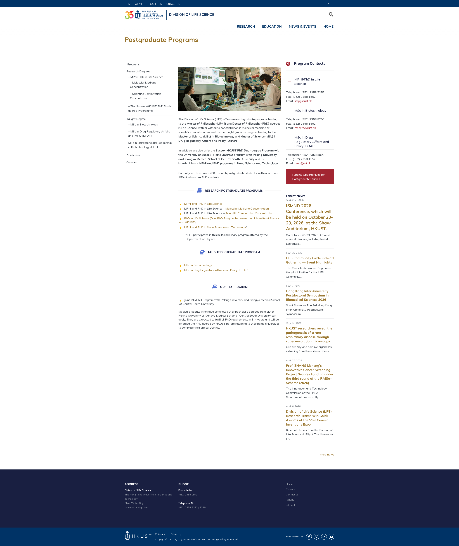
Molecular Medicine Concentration (247, 208)
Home (128, 4)
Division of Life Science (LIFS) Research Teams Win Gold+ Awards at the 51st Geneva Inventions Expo (309, 417)
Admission (133, 155)
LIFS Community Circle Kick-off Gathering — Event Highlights (310, 260)
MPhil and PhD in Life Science (203, 203)
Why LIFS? (141, 4)
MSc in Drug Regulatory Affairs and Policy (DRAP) (216, 270)
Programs (133, 64)
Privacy (160, 534)
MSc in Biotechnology (198, 265)
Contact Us (172, 4)
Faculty (290, 499)
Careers (156, 4)
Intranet (290, 504)
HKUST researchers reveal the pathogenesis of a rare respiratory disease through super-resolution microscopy (309, 334)
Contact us (292, 494)
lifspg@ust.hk (303, 101)
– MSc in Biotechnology (143, 124)
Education (272, 26)
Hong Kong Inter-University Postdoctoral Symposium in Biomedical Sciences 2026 (307, 295)
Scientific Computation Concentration (249, 213)
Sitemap (177, 534)
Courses (131, 162)
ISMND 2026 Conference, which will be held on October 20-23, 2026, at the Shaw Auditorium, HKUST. (309, 217)
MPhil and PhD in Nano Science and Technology (215, 227)
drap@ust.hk (303, 163)
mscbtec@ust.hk (305, 128)
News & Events (302, 26)
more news (327, 454)
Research (246, 26)
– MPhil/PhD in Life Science (145, 77)
